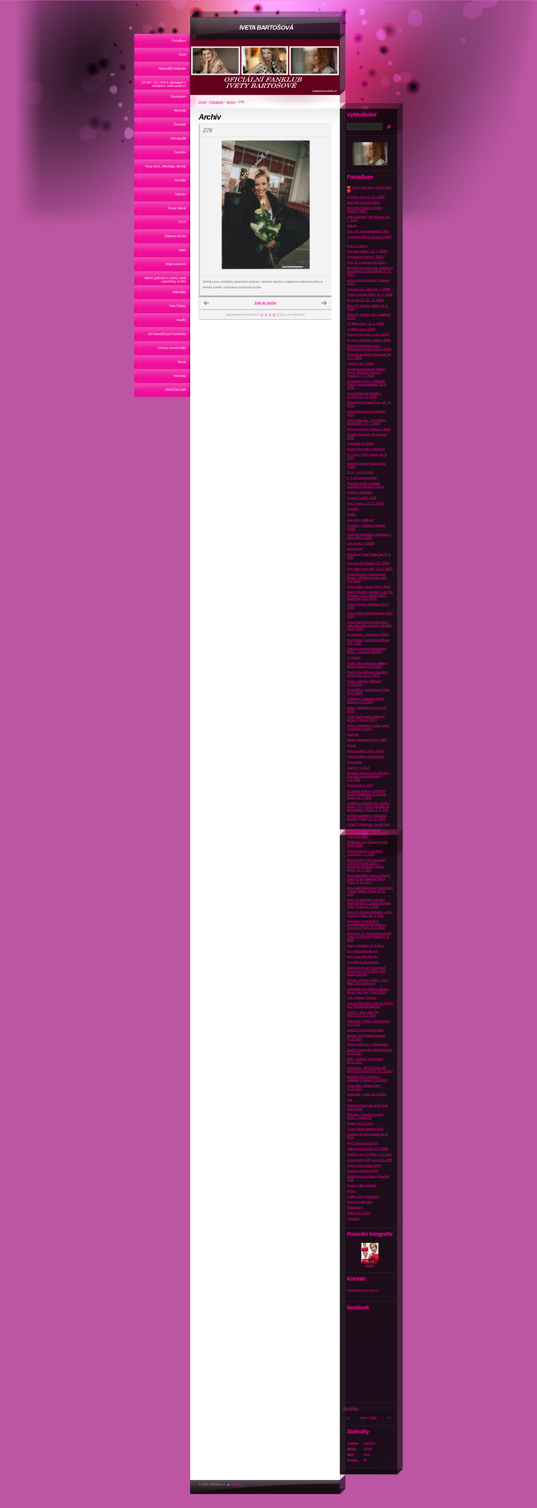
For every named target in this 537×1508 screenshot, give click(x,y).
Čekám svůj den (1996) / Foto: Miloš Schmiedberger (367, 981)
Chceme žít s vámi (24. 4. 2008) (368, 289)
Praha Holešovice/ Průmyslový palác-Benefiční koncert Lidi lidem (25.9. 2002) (369, 625)
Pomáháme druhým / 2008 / (365, 256)
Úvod (182, 54)
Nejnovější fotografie (172, 68)
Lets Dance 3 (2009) (361, 543)
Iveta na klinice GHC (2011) (365, 751)
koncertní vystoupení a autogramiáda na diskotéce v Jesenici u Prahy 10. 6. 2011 (366, 924)
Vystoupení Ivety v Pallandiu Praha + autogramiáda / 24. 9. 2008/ (367, 384)
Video (182, 250)
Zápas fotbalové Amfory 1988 (367, 739)
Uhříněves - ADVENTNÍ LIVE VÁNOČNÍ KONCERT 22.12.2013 (370, 1069)
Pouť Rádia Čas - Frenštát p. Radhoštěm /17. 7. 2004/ (366, 421)
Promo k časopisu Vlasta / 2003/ (369, 340)
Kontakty (180, 375)
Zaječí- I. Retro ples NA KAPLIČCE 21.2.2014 (363, 1013)
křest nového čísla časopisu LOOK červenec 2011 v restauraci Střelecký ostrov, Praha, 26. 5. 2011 (366, 865)
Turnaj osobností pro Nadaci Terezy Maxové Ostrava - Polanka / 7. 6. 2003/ (366, 372)
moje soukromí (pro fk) (362, 956)
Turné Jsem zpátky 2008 (364, 1165)
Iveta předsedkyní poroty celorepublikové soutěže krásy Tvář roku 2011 (367, 833)
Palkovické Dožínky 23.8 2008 (367, 1148)
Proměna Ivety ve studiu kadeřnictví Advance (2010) (365, 485)
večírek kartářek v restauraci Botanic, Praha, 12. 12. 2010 (367, 817)
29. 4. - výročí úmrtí (360, 472)
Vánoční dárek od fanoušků (365, 756)
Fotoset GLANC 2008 (361, 498)
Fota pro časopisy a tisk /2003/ (368, 334)
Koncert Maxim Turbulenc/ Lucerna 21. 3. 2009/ (365, 852)
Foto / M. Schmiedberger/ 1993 (368, 231)
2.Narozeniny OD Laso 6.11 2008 (369, 1160)
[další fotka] (322, 206)
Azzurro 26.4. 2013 (360, 785)
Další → (324, 303)
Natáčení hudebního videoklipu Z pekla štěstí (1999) (369, 536)
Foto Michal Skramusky (363, 962)
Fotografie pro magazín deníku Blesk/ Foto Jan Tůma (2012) (367, 990)
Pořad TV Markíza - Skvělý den (368, 824)
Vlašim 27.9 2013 (358, 1213)
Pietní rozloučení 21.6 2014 (365, 945)
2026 (373, 1417)
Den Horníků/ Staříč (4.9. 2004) (368, 563)
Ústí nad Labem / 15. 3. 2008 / (367, 251)
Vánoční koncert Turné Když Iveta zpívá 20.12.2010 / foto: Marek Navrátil (366, 971)
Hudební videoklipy (360, 492)
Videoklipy (179, 292)
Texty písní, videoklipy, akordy (165, 166)
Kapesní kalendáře (359, 1201)
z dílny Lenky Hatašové (363, 1196)
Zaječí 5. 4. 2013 (358, 767)
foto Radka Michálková (362, 951)
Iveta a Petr (354, 548)
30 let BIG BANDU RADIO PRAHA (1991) (364, 209)
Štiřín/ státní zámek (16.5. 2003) (368, 586)
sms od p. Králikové (360, 520)
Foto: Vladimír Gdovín (361, 997)
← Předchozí (206, 303)
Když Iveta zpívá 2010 (362, 1143)
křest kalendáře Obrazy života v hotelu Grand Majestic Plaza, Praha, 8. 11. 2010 (369, 879)
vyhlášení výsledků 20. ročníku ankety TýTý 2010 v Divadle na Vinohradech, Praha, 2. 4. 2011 (368, 806)
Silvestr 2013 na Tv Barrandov (367, 1044)
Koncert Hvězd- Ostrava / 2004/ (368, 429)
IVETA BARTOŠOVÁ (266, 27)
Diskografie (178, 138)
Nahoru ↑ (238, 1484)
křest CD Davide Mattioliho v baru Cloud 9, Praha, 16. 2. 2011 (369, 913)
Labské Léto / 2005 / (361, 363)
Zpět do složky (265, 303)
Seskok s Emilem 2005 (362, 1170)
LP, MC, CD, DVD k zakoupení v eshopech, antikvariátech (164, 84)
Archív (231, 102)
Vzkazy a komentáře (172, 347)
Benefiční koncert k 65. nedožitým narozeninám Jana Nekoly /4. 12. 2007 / (370, 271)
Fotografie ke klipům (360, 443)
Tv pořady (354, 657)
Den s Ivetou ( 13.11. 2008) (365, 503)
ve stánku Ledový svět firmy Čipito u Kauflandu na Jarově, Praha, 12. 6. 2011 (367, 794)
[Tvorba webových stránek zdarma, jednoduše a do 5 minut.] (228, 1484)
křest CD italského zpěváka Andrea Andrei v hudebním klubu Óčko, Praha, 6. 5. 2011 (369, 903)
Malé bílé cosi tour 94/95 (363, 202)
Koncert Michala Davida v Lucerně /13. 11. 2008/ (364, 395)
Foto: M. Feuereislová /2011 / (366, 262)
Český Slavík (177, 208)
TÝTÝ (182, 222)
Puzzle (351, 745)
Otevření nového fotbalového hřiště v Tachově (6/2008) (366, 650)
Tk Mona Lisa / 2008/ (361, 329)
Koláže (351, 514)
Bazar (182, 361)
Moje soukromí (176, 264)
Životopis (180, 124)
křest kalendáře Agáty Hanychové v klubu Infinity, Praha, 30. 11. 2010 (370, 891)
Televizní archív (175, 236)
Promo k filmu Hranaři (361, 1185)
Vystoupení (178, 96)
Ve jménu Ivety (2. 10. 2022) (366, 197)
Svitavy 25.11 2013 (360, 1123)
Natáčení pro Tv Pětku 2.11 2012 (369, 1154)
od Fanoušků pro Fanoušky (167, 334)
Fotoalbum (179, 40)
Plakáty (352, 225)
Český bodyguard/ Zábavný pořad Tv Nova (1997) (366, 718)
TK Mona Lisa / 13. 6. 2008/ (365, 323)
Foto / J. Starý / (357, 246)
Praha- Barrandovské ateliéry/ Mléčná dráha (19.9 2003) (367, 665)
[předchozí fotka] (209, 206)
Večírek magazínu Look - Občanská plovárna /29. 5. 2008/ (369, 347)
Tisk (350, 1100)
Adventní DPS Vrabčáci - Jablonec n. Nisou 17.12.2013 (367, 1078)
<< (348, 1417)
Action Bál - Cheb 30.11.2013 (366, 1094)
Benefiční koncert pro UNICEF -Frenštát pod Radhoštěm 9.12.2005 (368, 776)
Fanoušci (353, 1218)
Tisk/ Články (177, 306)
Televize (180, 194)
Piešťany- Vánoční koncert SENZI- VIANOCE (365, 1116)
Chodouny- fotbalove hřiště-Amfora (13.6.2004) (366, 700)
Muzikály (180, 110)
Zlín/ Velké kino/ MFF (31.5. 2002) (370, 568)
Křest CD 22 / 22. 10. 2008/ (365, 300)
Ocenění (180, 152)
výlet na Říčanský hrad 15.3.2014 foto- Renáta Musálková (370, 1005)
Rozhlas (180, 180)
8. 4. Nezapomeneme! (362, 477)
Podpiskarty (355, 1207)
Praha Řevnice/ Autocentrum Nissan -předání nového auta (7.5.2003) (366, 578)
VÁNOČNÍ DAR (175, 389)
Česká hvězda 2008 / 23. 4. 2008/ (370, 294)
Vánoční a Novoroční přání (365, 1030)
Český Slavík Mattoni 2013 (365, 1129)
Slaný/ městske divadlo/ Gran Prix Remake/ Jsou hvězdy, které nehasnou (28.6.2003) (370, 595)
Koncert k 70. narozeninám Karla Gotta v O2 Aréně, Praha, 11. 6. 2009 (369, 937)
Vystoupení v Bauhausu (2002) (368, 634)
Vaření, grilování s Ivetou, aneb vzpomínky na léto (165, 279)
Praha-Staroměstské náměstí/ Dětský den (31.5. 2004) (367, 673)
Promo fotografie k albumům (366, 449)
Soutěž (181, 320)
